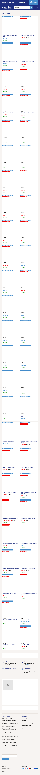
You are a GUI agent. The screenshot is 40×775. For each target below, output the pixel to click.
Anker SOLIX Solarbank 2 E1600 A (9, 467)
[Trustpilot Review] (23, 2)
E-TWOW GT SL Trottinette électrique (27, 35)
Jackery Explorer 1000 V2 (25, 138)
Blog (22, 728)
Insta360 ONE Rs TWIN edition (8, 338)
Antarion (4, 567)
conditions (28, 664)
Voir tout (36, 13)
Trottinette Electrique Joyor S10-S (27, 288)
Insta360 (4, 312)
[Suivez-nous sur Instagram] (5, 768)
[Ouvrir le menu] (2, 7)
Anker (22, 439)
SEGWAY (4, 162)
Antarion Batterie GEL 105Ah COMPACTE (28, 568)
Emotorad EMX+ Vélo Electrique (8, 87)
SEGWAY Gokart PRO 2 (7, 163)
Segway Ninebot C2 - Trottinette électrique (10, 619)
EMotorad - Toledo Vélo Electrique (27, 467)
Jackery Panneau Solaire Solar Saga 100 (10, 61)
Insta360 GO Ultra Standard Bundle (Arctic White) (28, 389)
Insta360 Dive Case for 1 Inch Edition (27, 313)
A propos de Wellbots (26, 718)
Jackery (4, 60)
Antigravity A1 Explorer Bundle (8, 441)
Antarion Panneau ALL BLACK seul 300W (10, 593)
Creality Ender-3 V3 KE (7, 213)
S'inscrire (5, 758)
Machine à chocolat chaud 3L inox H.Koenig (10, 543)
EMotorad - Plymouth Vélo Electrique (9, 112)
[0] (37, 7)
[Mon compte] (34, 7)
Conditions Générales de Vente (27, 723)
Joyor (4, 187)
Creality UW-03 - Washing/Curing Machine (28, 188)
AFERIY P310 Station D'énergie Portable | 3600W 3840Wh (28, 62)
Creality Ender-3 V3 (6, 238)
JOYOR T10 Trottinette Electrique (9, 188)
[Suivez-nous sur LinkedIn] (10, 768)
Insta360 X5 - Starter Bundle (8, 363)
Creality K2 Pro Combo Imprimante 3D (27, 263)
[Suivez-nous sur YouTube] (7, 768)
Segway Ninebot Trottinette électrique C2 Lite (29, 543)
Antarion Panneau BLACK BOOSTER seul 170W (11, 568)
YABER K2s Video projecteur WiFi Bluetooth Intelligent (28, 493)
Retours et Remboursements (27, 725)
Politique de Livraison (26, 722)
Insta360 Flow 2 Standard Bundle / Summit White (28, 416)
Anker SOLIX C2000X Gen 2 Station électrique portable (29, 442)
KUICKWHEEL (5, 137)
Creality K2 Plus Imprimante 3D (8, 263)
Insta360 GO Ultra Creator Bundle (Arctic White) (10, 36)
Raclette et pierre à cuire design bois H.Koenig (11, 518)
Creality (22, 86)
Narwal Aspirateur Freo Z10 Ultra (26, 363)
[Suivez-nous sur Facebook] (3, 768)
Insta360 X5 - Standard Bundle (26, 338)
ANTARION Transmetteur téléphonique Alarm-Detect (29, 594)
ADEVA (4, 517)
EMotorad (4, 86)
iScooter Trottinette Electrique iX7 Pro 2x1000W (27, 113)
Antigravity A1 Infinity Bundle (8, 313)
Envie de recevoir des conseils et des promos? (33, 2)
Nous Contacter (25, 720)
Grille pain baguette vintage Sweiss (27, 619)
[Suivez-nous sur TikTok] (8, 768)
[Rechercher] (31, 7)
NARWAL (22, 362)
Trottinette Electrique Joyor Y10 (8, 288)
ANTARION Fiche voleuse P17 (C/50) (9, 644)
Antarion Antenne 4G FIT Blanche (26, 644)
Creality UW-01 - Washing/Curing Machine (28, 87)
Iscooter (22, 111)
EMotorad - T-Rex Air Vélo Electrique (9, 492)
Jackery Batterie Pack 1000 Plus (26, 238)
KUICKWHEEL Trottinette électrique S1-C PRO (11, 138)
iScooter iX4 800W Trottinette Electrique (28, 518)
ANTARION (22, 592)
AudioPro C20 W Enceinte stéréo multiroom (28, 163)
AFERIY (22, 60)
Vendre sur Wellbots (25, 727)
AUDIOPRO (22, 162)
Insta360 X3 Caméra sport (7, 388)
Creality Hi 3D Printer (24, 213)
